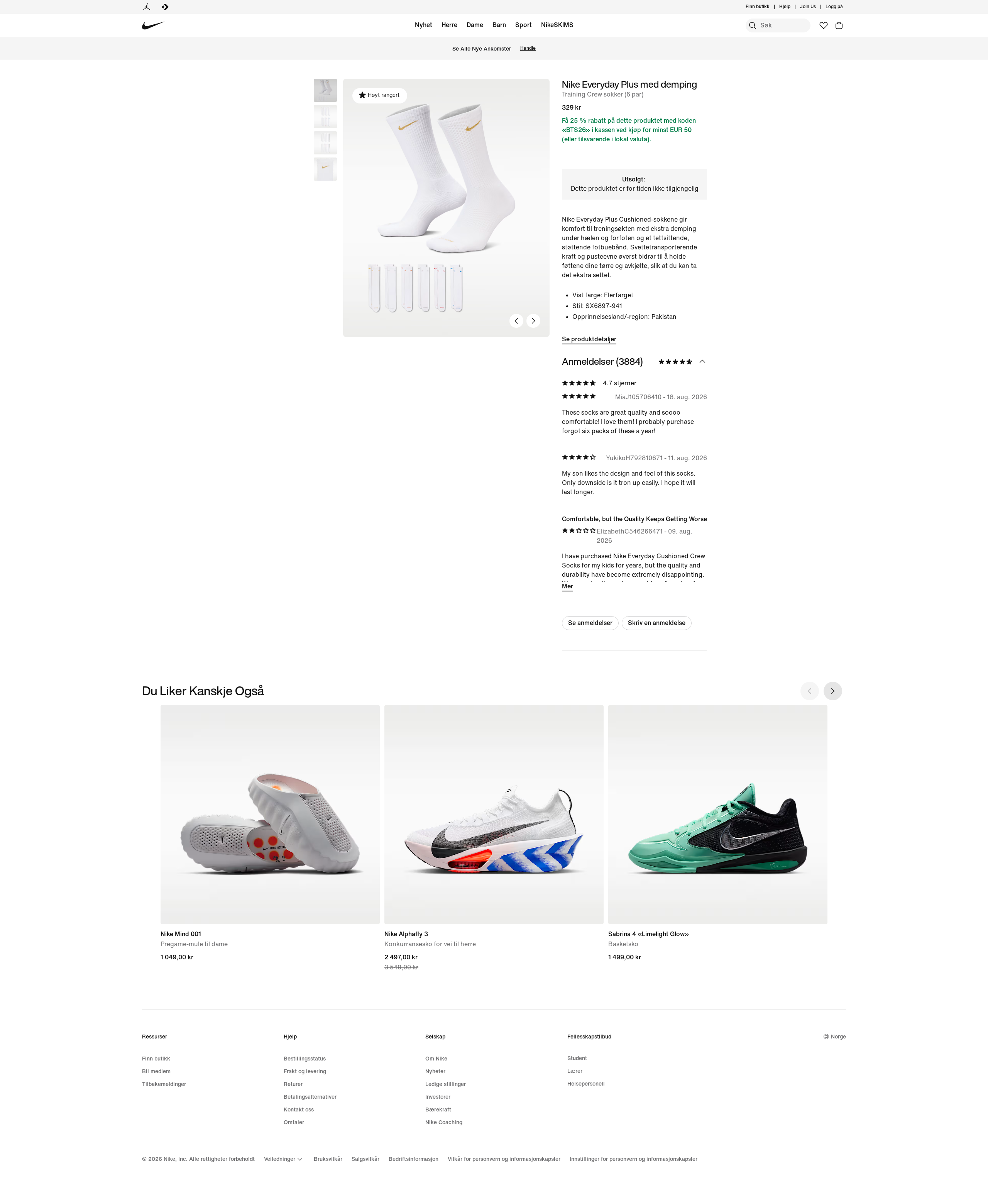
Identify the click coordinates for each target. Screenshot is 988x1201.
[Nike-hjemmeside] (153, 25)
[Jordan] (146, 7)
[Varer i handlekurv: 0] (839, 25)
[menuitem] (792, 7)
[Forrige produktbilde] (516, 321)
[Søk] (753, 25)
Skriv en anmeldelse (656, 623)
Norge (838, 1037)
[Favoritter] (824, 25)
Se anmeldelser (590, 623)
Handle (528, 48)
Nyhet (423, 25)
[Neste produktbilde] (533, 321)
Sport (523, 25)
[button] (325, 116)
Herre (449, 25)
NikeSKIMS (557, 25)
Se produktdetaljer (589, 339)
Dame (475, 25)
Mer (567, 586)
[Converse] (165, 7)
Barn (499, 25)
